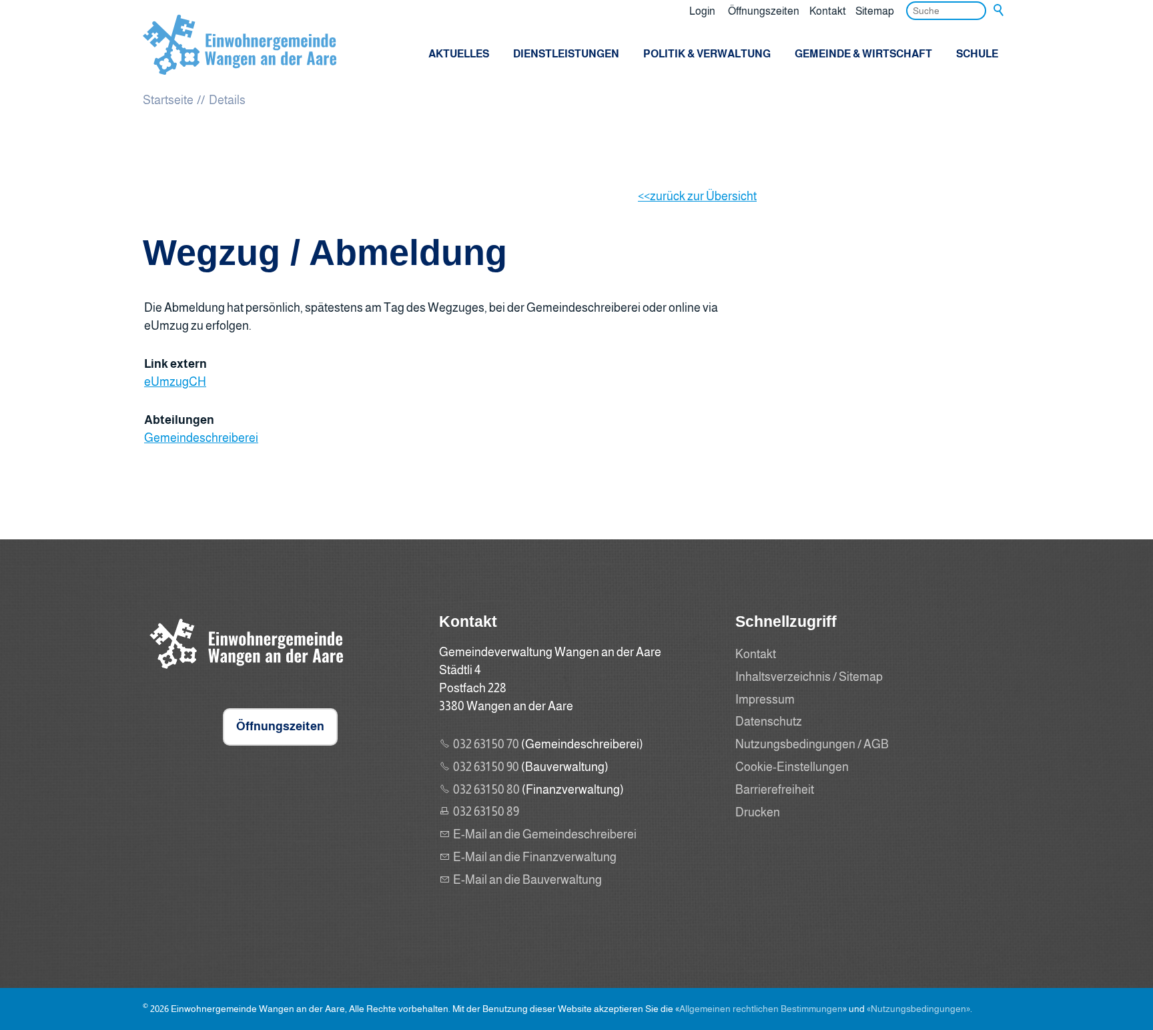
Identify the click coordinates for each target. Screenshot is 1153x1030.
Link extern (175, 363)
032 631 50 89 (486, 811)
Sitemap (874, 11)
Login (702, 11)
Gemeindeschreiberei (201, 438)
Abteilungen (179, 420)
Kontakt (827, 11)
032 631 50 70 (486, 744)
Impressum (765, 699)
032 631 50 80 (486, 789)
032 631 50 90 (486, 767)
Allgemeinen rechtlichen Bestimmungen (761, 1008)
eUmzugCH (175, 382)
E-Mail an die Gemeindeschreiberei (545, 834)
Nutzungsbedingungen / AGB (812, 744)
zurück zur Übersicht (703, 196)
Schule (977, 53)
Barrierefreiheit (774, 789)
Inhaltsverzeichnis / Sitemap (809, 677)
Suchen (999, 10)
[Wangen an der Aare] (243, 672)
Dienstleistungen (566, 53)
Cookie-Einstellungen (792, 767)
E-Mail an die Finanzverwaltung (535, 857)
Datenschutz (768, 721)
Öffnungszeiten (763, 11)
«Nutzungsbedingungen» (918, 1008)
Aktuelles (458, 53)
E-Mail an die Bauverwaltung (527, 879)
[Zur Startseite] (239, 45)
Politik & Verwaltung (707, 53)
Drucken (757, 812)
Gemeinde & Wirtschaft (863, 53)
